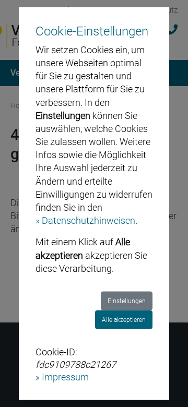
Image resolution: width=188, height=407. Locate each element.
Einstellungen (127, 301)
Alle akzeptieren (124, 320)
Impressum (65, 376)
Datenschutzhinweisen (88, 220)
